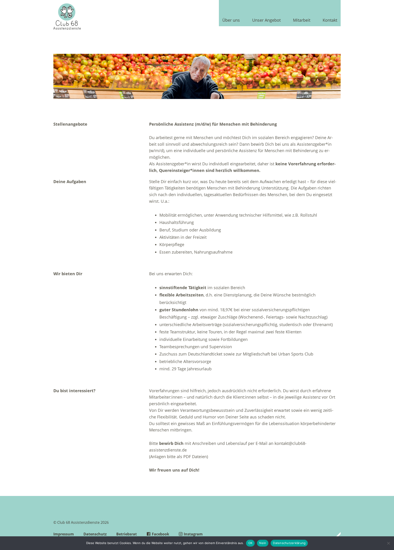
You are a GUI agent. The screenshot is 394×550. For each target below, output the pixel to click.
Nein (262, 543)
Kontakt (330, 20)
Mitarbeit (301, 20)
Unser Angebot (266, 20)
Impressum (63, 534)
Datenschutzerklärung (289, 543)
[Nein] (388, 543)
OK (250, 543)
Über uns (231, 20)
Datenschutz (95, 534)
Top (336, 534)
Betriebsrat (126, 534)
